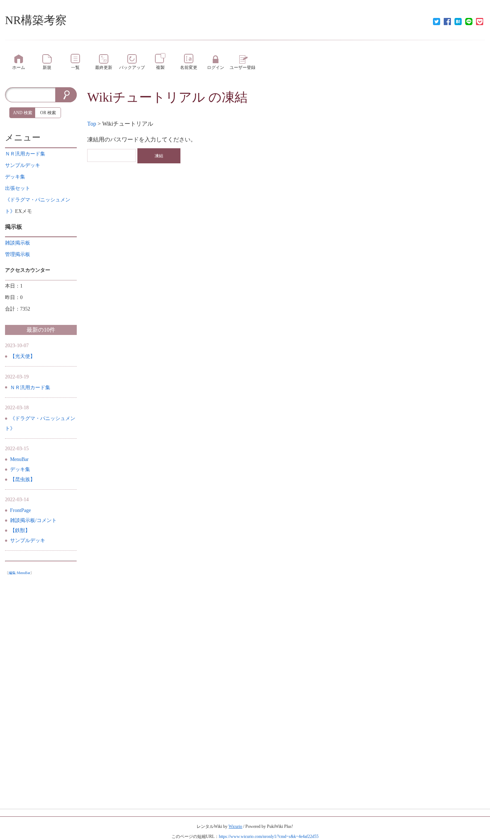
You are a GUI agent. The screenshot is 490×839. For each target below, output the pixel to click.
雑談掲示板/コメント (33, 520)
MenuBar (19, 459)
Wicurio (235, 826)
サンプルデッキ (27, 540)
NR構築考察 (36, 20)
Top (91, 124)
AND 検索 (22, 112)
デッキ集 (20, 469)
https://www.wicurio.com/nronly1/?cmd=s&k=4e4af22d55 (269, 836)
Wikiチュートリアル (146, 97)
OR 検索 (48, 112)
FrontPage (20, 510)
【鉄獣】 (20, 530)
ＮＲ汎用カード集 (30, 387)
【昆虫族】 (22, 479)
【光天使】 (22, 356)
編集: (19, 573)
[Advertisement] (41, 686)
